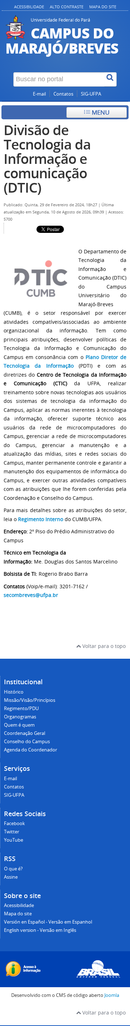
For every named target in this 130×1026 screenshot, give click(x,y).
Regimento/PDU (21, 708)
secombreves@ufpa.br (31, 595)
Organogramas (20, 717)
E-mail (39, 94)
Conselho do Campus (27, 742)
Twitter (11, 832)
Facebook (14, 823)
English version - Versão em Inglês (40, 930)
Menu (99, 112)
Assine (11, 877)
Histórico (13, 692)
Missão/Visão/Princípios (29, 700)
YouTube (13, 840)
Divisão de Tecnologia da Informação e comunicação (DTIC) (47, 159)
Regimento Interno (40, 519)
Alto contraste (66, 6)
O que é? (13, 869)
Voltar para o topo (103, 646)
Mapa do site (102, 6)
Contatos (63, 94)
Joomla (111, 995)
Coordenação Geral (24, 733)
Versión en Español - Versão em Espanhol (48, 922)
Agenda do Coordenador (30, 750)
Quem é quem (19, 725)
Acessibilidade (29, 6)
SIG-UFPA (91, 94)
